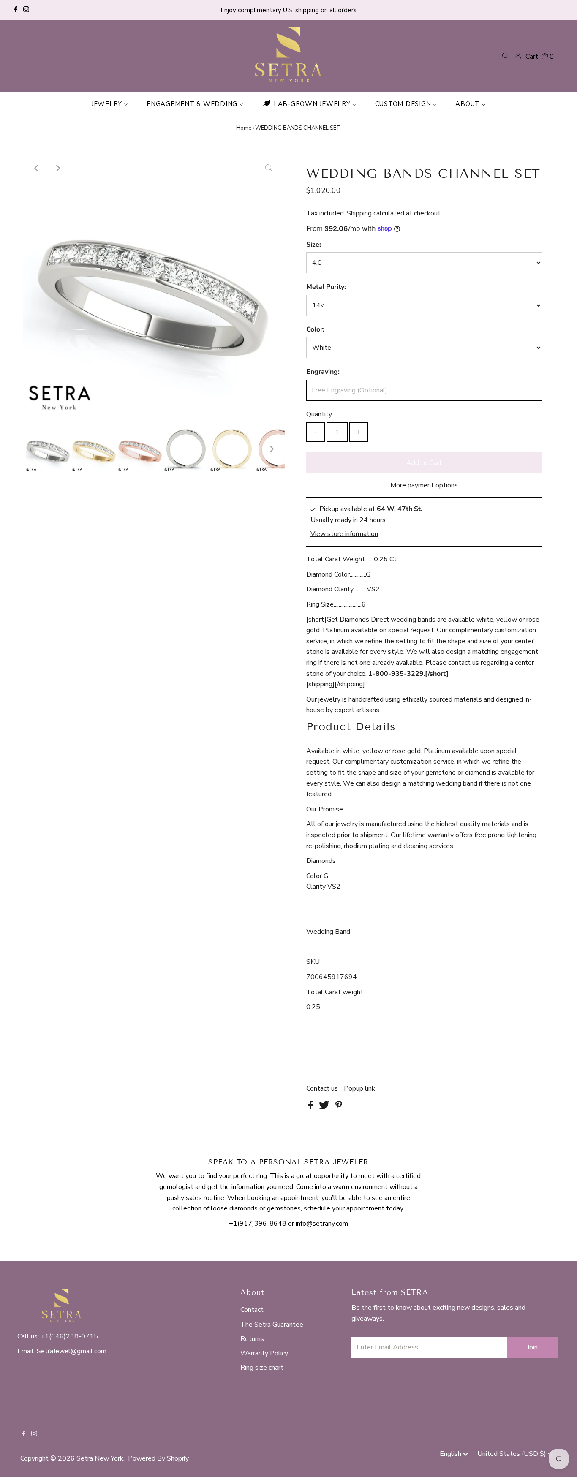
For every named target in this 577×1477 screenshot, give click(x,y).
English (451, 1453)
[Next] (57, 168)
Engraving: (323, 371)
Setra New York (99, 1458)
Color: (315, 329)
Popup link (359, 1088)
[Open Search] (505, 56)
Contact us (322, 1088)
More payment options (424, 485)
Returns (252, 1339)
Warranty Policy (264, 1353)
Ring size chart (261, 1367)
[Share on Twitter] (325, 1107)
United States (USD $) (512, 1453)
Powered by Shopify (158, 1458)
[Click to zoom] (268, 168)
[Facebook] (15, 10)
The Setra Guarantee (271, 1324)
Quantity (319, 414)
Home (243, 128)
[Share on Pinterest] (338, 1107)
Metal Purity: (326, 286)
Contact (252, 1309)
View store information (344, 534)
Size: (313, 244)
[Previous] (36, 168)
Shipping (359, 213)
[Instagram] (26, 10)
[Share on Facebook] (311, 1107)
